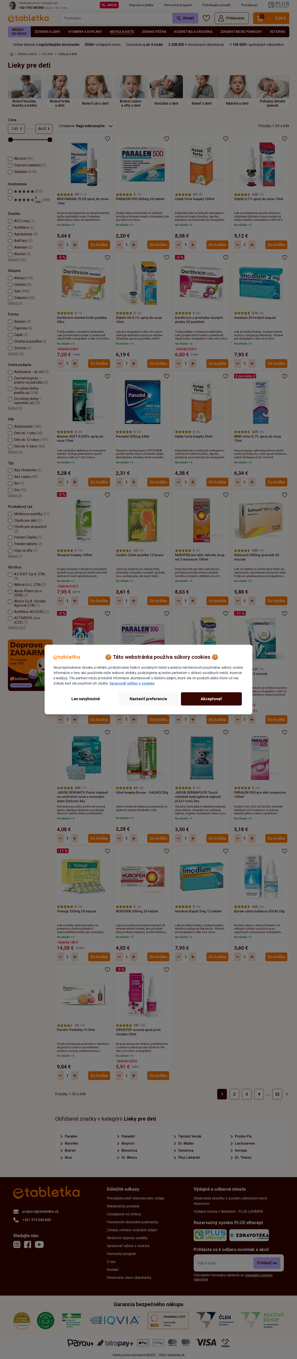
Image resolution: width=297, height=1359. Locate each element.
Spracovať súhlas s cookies (132, 683)
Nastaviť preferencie (148, 698)
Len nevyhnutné (85, 698)
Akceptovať (211, 698)
